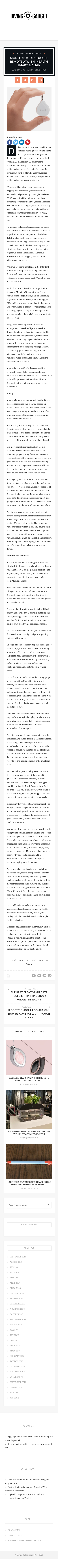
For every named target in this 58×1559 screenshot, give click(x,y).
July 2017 (14, 1329)
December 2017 (17, 1303)
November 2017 (17, 1309)
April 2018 (14, 1282)
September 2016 (18, 1382)
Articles (20, 53)
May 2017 (14, 1340)
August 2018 (15, 1262)
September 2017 (18, 1319)
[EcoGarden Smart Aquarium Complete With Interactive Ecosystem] (29, 1109)
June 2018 (14, 1272)
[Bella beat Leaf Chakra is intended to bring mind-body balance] (29, 1057)
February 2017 (17, 1356)
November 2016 (17, 1371)
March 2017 (15, 1350)
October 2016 (16, 1376)
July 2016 (14, 1392)
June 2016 (14, 1397)
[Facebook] (9, 142)
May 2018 (14, 1277)
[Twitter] (15, 142)
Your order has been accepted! (24, 1540)
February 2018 (17, 1293)
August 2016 (15, 1387)
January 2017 (16, 1361)
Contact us (14, 1530)
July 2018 (14, 1267)
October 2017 (16, 1314)
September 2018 (18, 1256)
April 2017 (15, 1345)
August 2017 (16, 1324)
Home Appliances (33, 53)
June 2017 (14, 1335)
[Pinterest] (27, 142)
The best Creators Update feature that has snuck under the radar (29, 996)
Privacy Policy (15, 1535)
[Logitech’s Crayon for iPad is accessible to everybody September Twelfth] (29, 1161)
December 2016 (17, 1366)
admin (30, 69)
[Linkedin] (21, 142)
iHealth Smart (18, 960)
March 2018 (15, 1288)
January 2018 (16, 1298)
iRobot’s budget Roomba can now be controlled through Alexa (29, 1014)
